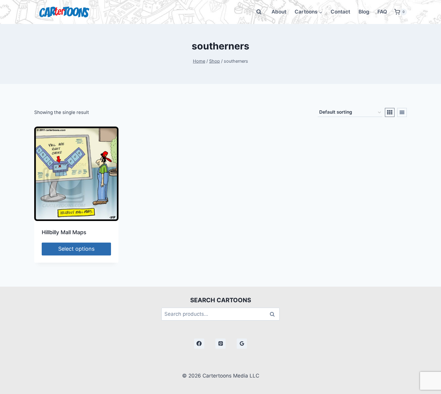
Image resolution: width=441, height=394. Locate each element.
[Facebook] (199, 344)
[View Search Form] (259, 12)
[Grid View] (389, 112)
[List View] (402, 112)
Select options (76, 249)
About (279, 12)
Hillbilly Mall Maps (64, 232)
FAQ (382, 12)
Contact (340, 12)
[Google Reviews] (242, 344)
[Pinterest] (220, 344)
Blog (363, 12)
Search (274, 314)
